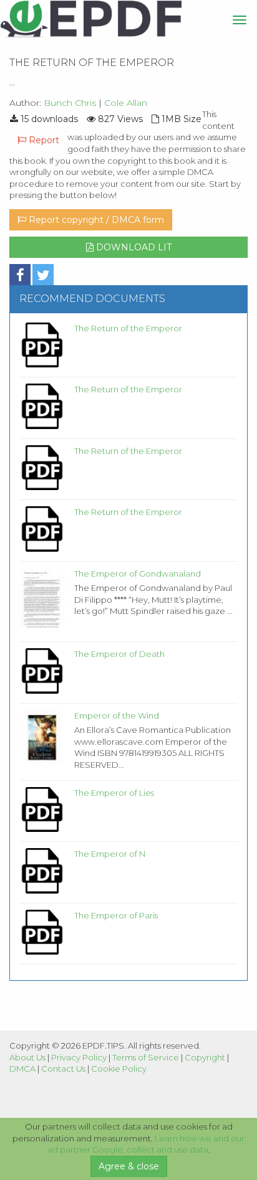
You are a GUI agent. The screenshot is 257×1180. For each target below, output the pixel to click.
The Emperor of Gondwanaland (137, 573)
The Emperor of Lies (114, 793)
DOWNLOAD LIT (133, 247)
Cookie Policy (119, 1069)
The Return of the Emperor (128, 328)
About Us (27, 1057)
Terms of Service (145, 1057)
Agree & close (129, 1166)
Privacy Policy (79, 1057)
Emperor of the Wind (116, 715)
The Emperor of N (109, 854)
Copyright (205, 1057)
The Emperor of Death (119, 654)
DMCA (22, 1069)
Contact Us (63, 1069)
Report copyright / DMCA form (95, 219)
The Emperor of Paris (116, 915)
